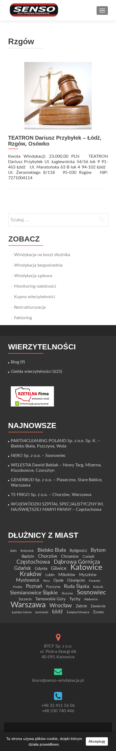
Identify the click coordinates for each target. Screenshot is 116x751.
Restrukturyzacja (30, 307)
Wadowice (91, 599)
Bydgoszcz (78, 551)
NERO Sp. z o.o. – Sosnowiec (38, 455)
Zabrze (81, 606)
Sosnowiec (91, 592)
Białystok (27, 550)
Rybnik (98, 586)
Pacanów (94, 580)
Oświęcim (76, 580)
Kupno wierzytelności (34, 297)
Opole (58, 581)
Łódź (57, 611)
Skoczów (67, 593)
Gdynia (41, 569)
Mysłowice (27, 580)
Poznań (34, 586)
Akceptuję (96, 741)
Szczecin (25, 599)
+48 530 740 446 (58, 711)
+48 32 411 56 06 (58, 705)
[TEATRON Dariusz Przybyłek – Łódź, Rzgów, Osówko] (58, 95)
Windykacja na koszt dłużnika (42, 255)
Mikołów (66, 575)
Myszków (88, 575)
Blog (15, 362)
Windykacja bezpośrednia (38, 265)
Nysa (46, 580)
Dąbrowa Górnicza (77, 562)
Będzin (28, 556)
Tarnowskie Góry (50, 599)
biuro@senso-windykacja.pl (58, 680)
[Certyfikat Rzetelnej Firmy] (32, 396)
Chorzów (47, 556)
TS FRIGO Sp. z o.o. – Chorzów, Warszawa (51, 494)
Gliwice (59, 568)
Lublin (49, 575)
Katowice (86, 567)
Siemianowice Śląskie (34, 592)
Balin (13, 550)
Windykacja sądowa (33, 276)
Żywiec (98, 612)
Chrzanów (70, 556)
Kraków (31, 574)
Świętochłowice (78, 612)
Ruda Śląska (76, 586)
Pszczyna (53, 587)
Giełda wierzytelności (31, 371)
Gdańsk (22, 568)
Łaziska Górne (22, 612)
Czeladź (88, 557)
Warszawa (28, 605)
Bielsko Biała (51, 550)
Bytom (98, 550)
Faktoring (23, 318)
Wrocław (60, 605)
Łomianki (41, 612)
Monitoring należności (35, 286)
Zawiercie (98, 606)
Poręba (17, 586)
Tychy (74, 599)
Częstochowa (33, 562)
